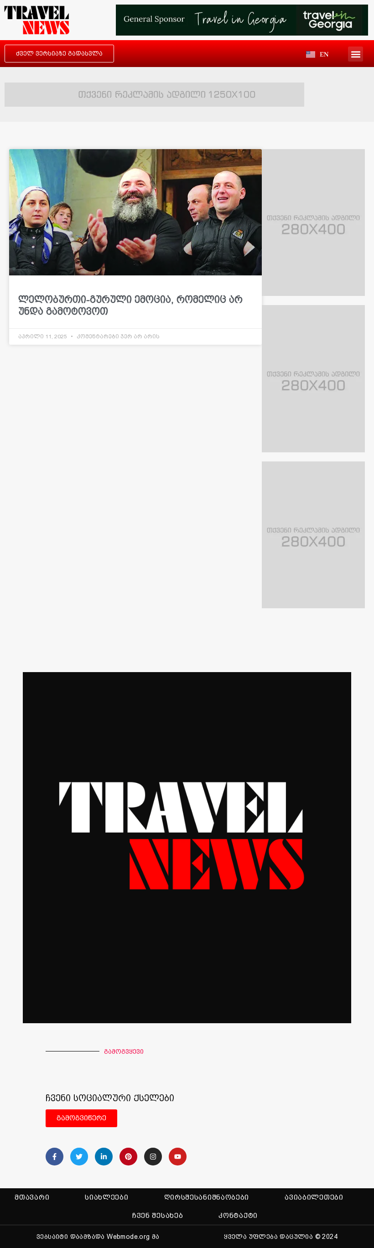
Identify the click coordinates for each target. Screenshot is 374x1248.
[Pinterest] (128, 1156)
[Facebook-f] (54, 1156)
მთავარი (32, 1197)
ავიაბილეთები (314, 1197)
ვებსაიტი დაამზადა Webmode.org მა (98, 1236)
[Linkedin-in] (104, 1156)
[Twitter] (79, 1156)
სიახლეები (106, 1197)
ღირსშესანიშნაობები (206, 1197)
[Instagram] (153, 1156)
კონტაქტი (238, 1216)
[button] (355, 54)
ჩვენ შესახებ (157, 1216)
